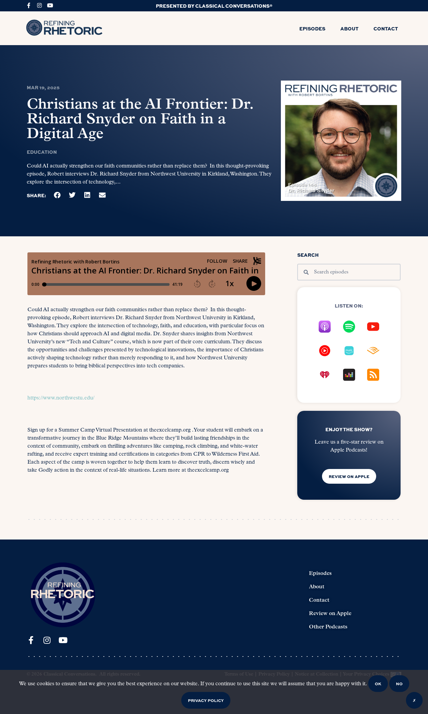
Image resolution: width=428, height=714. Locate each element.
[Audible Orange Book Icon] (373, 351)
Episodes (312, 28)
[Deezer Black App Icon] (349, 375)
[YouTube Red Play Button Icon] (373, 327)
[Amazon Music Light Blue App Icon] (349, 351)
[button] (57, 195)
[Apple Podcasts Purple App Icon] (325, 327)
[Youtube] (50, 5)
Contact (385, 28)
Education (42, 151)
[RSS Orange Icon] (373, 375)
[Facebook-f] (28, 5)
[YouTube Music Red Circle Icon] (325, 351)
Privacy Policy (206, 700)
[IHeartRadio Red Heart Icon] (325, 375)
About (349, 28)
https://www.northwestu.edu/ (60, 398)
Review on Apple (330, 613)
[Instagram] (39, 5)
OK (378, 684)
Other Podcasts (328, 627)
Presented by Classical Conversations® (214, 5)
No (399, 684)
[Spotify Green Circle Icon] (349, 327)
